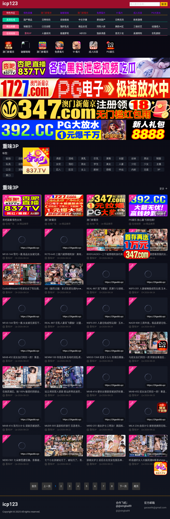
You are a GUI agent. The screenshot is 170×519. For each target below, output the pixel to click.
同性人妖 (101, 26)
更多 (162, 188)
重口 (8, 175)
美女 (108, 164)
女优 (58, 164)
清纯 (71, 158)
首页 (34, 486)
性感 (33, 158)
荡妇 (71, 164)
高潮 (33, 164)
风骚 (45, 158)
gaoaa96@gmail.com (155, 507)
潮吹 (45, 164)
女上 (83, 169)
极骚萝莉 (64, 33)
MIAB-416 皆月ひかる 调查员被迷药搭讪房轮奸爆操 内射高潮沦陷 (36, 425)
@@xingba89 (123, 510)
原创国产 (101, 19)
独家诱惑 (101, 33)
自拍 (20, 158)
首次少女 (119, 33)
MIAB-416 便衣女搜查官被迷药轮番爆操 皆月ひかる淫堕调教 (118, 391)
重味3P (28, 33)
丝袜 (133, 158)
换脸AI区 (119, 26)
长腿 (121, 158)
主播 (158, 164)
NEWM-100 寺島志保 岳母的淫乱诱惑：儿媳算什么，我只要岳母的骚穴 (81, 357)
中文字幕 (83, 19)
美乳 (83, 158)
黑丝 (146, 158)
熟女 (83, 164)
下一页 (123, 486)
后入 (58, 169)
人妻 (121, 164)
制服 (158, 158)
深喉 (20, 169)
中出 (121, 169)
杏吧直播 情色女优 (12, 220)
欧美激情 (137, 19)
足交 (33, 169)
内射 (133, 169)
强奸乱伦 (64, 26)
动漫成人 (156, 26)
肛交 (71, 169)
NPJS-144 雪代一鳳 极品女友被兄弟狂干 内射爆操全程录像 (32, 254)
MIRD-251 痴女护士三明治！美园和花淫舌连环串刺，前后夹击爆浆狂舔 (123, 425)
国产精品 (28, 19)
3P (158, 169)
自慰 (20, 164)
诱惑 (58, 158)
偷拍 (8, 158)
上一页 (46, 486)
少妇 (133, 164)
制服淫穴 (28, 26)
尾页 (136, 486)
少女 (146, 164)
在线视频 (10, 33)
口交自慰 (46, 26)
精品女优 (83, 26)
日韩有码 (46, 19)
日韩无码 (119, 19)
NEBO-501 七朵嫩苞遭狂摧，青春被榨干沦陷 (25, 460)
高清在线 (10, 19)
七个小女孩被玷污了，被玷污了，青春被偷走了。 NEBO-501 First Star (81, 460)
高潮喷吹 (137, 33)
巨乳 (96, 158)
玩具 (8, 164)
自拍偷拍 (64, 19)
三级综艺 (137, 26)
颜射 (96, 169)
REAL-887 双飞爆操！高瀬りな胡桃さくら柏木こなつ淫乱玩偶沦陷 (121, 288)
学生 (96, 164)
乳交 (45, 169)
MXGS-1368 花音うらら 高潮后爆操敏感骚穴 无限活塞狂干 (117, 357)
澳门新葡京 (50, 220)
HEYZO (83, 33)
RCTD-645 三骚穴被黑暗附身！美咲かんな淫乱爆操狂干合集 (76, 254)
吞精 (108, 169)
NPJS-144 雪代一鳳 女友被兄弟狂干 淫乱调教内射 (28, 323)
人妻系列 (46, 33)
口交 (8, 169)
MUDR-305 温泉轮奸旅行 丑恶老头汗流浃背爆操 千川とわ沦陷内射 (79, 425)
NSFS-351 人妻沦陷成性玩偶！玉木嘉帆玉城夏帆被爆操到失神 (119, 323)
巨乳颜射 (156, 33)
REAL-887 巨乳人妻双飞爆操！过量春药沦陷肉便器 (71, 323)
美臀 (108, 158)
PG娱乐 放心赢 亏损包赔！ (142, 220)
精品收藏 (10, 26)
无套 (146, 169)
